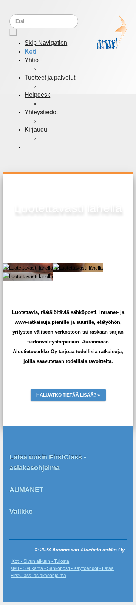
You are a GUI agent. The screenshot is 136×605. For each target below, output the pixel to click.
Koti (30, 51)
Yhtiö (32, 60)
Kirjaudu (36, 129)
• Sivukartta (31, 568)
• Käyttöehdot (84, 568)
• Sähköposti (56, 568)
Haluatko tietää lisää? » (68, 395)
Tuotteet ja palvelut (50, 77)
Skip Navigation (46, 43)
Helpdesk (37, 95)
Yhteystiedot (41, 112)
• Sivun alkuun (35, 561)
